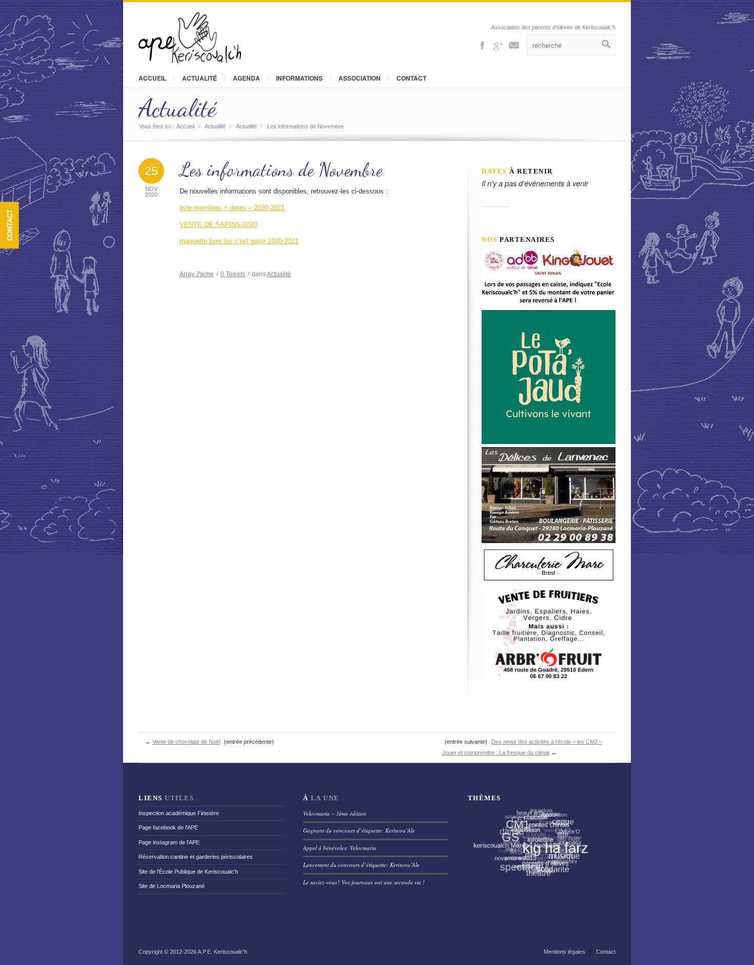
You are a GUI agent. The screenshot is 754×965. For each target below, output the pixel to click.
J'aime (197, 274)
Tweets (233, 274)
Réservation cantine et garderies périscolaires (195, 857)
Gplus (498, 44)
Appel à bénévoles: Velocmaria (339, 848)
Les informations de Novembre (281, 170)
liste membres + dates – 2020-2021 (232, 207)
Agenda (246, 78)
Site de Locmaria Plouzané (171, 886)
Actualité (199, 78)
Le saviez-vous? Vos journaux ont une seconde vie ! (364, 882)
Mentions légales (564, 952)
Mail (514, 44)
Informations (299, 78)
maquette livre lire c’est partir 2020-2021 (239, 241)
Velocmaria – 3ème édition (334, 813)
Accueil (152, 78)
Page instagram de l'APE (169, 842)
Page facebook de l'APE (168, 827)
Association (360, 78)
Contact (9, 225)
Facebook (482, 44)
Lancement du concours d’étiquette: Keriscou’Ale (361, 864)
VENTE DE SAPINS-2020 (218, 224)
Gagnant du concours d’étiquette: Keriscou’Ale (359, 830)
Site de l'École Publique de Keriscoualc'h (188, 871)
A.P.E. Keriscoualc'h (222, 952)
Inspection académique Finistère (178, 813)
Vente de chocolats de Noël (186, 742)
